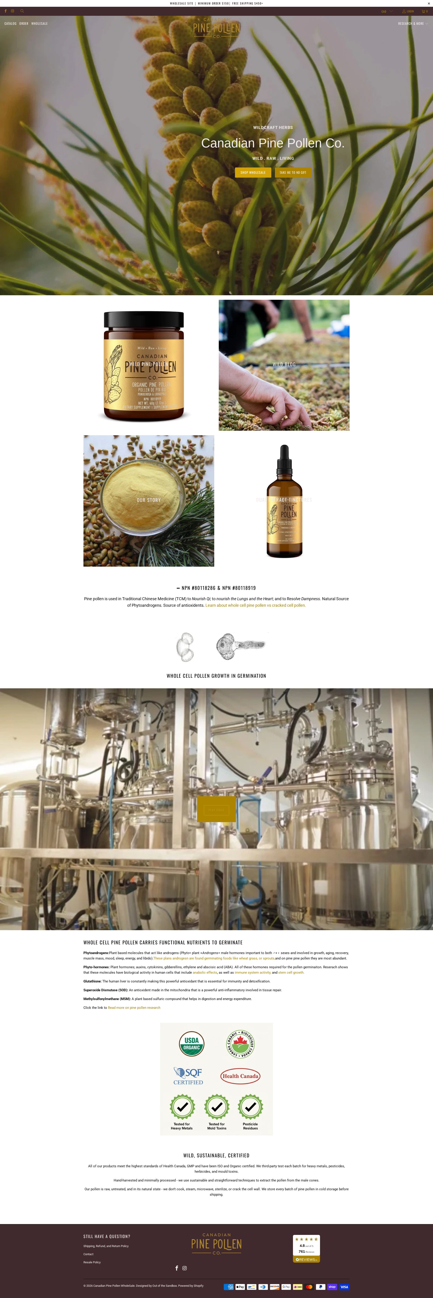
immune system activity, (253, 973)
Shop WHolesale (253, 172)
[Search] (22, 11)
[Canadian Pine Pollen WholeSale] (216, 28)
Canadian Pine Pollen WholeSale (114, 1285)
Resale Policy (92, 1262)
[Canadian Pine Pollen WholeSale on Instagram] (12, 11)
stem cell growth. (291, 973)
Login (410, 11)
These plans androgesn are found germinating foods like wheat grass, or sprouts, (214, 958)
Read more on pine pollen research (134, 1008)
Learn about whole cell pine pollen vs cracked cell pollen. (255, 605)
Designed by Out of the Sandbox (156, 1285)
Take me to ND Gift (293, 172)
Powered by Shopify (190, 1285)
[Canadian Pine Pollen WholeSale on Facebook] (5, 11)
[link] (148, 365)
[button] (413, 23)
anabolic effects (205, 973)
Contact (88, 1254)
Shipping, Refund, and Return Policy (106, 1246)
